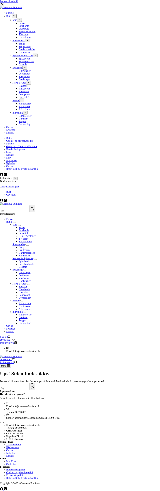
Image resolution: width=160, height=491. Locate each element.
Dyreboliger (25, 297)
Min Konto (11, 461)
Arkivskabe (24, 309)
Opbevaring (24, 323)
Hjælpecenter (12, 447)
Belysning (17, 269)
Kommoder (24, 255)
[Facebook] (2, 201)
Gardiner (23, 317)
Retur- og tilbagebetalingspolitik (22, 478)
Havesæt (23, 286)
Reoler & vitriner (27, 236)
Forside (10, 219)
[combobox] (14, 210)
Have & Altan (19, 283)
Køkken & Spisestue (22, 258)
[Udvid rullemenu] (14, 222)
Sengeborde (24, 250)
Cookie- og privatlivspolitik (19, 472)
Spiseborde (24, 261)
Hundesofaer (25, 314)
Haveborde (24, 289)
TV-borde (23, 238)
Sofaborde (24, 230)
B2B (8, 192)
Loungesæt (24, 295)
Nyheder (10, 328)
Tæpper (22, 320)
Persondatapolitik (14, 475)
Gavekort (10, 194)
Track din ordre (13, 444)
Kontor (16, 300)
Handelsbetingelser (15, 469)
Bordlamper (24, 281)
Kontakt (10, 331)
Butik (9, 222)
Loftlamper (24, 275)
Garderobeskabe (27, 252)
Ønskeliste (11, 464)
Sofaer (22, 227)
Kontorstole (24, 306)
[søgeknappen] (32, 208)
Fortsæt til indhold (9, 1)
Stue (14, 224)
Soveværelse (18, 244)
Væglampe (24, 278)
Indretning (17, 311)
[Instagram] (5, 201)
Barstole (23, 266)
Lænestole (24, 233)
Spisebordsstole (26, 264)
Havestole (24, 292)
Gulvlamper (24, 272)
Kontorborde (25, 303)
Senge (22, 247)
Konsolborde (25, 241)
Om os (9, 326)
